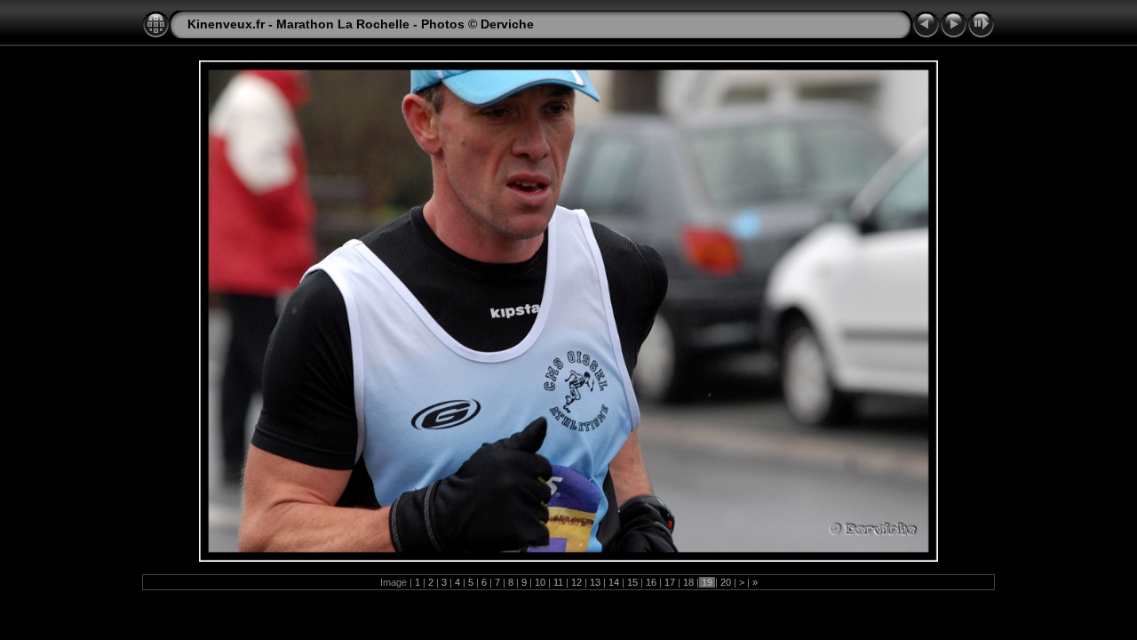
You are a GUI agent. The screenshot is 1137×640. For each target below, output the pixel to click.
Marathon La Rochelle (342, 24)
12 (576, 582)
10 (540, 582)
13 (595, 582)
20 (726, 582)
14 (614, 582)
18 (688, 582)
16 (651, 582)
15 (632, 582)
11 (558, 582)
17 (670, 582)
